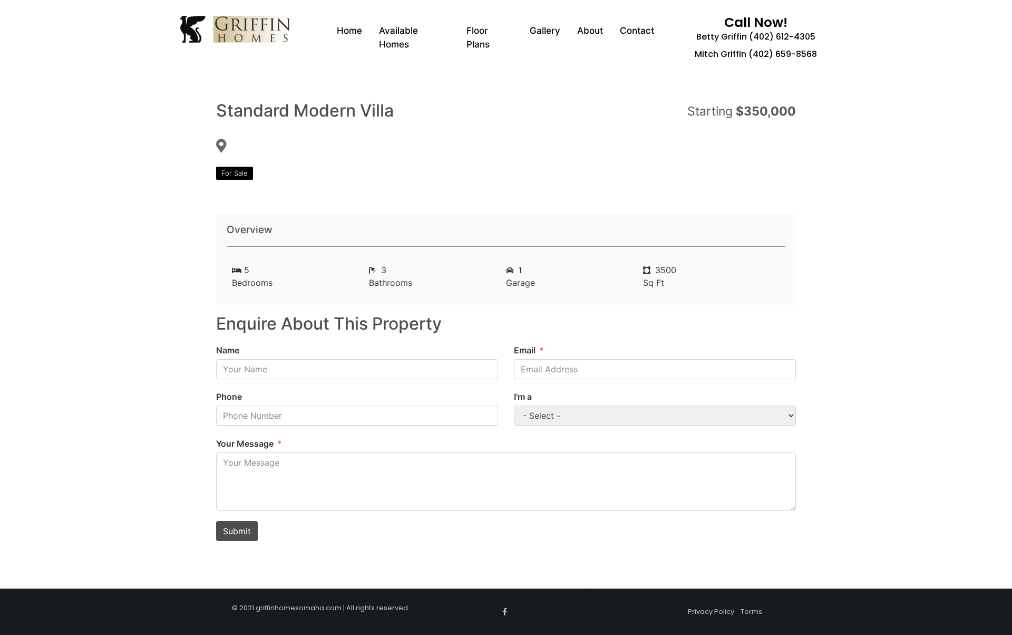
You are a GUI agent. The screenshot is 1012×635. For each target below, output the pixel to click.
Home (349, 30)
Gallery (545, 30)
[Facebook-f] (505, 611)
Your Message (245, 443)
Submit (237, 531)
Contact (637, 30)
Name (227, 350)
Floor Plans (478, 37)
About (590, 30)
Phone (229, 396)
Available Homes (398, 37)
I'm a (523, 396)
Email (525, 350)
